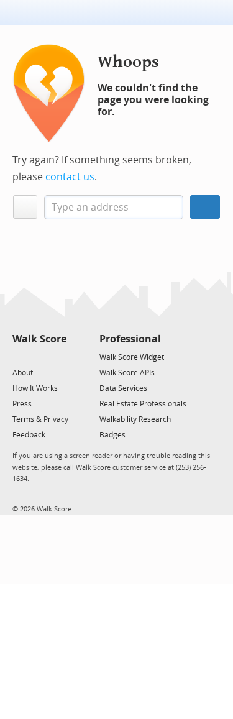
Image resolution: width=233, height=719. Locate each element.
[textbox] (113, 207)
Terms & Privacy (40, 419)
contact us (69, 177)
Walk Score (39, 339)
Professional (130, 339)
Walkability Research (135, 419)
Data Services (123, 388)
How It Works (35, 388)
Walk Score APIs (127, 373)
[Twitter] (19, 356)
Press (22, 404)
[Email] (58, 356)
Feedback (28, 435)
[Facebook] (39, 356)
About (22, 373)
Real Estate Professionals (142, 404)
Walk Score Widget (131, 357)
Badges (112, 435)
